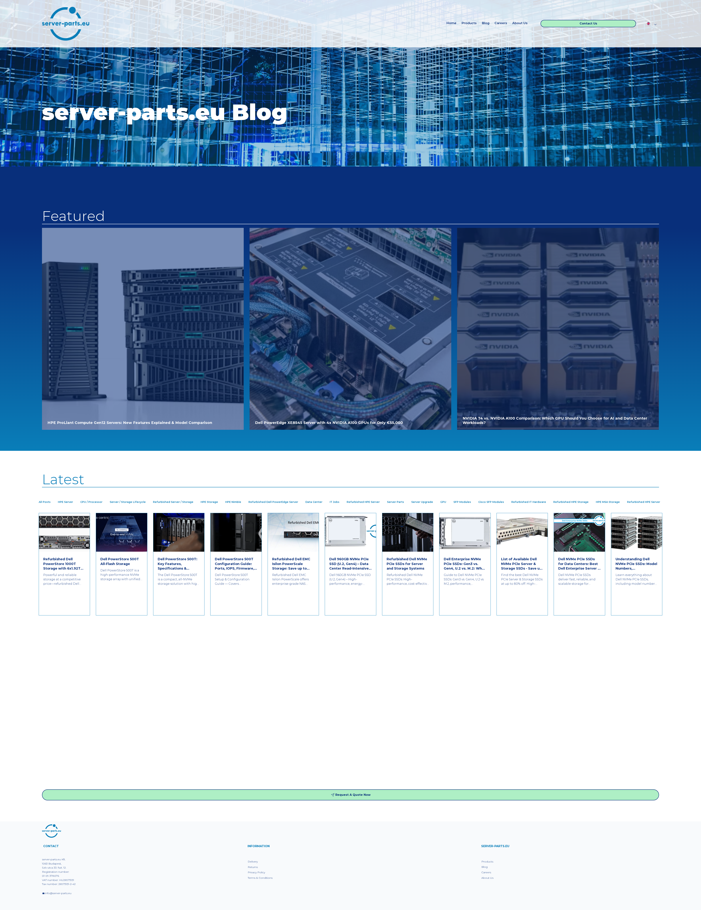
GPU (443, 502)
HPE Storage (209, 502)
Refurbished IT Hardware (528, 502)
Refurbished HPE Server (363, 502)
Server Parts (395, 502)
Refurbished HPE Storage (571, 502)
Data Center (313, 502)
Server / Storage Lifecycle (128, 502)
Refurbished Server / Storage (173, 502)
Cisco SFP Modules (491, 502)
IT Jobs (334, 502)
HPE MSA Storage (608, 502)
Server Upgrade (422, 502)
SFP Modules (462, 502)
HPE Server (65, 502)
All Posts (45, 502)
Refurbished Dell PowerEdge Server (273, 502)
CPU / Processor (91, 502)
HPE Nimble (233, 502)
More (630, 502)
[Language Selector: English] (651, 23)
